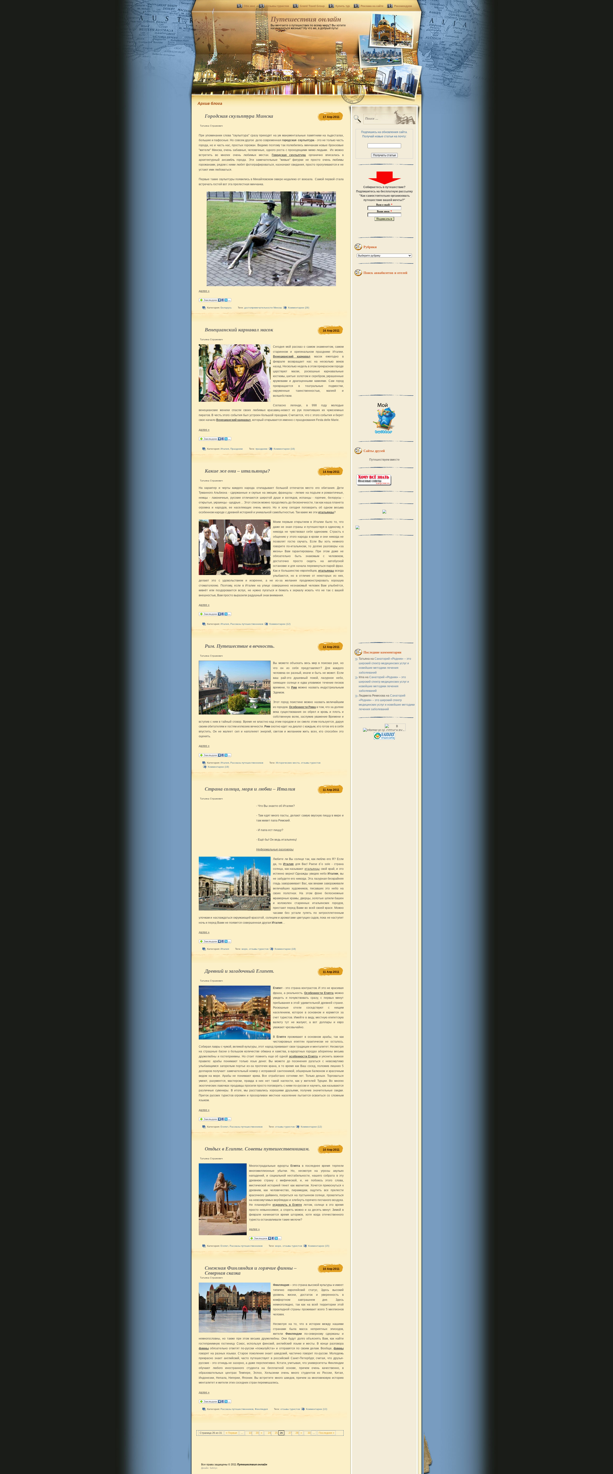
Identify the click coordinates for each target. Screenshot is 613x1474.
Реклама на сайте (372, 6)
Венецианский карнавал (291, 356)
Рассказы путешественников (246, 624)
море (245, 949)
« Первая (231, 1432)
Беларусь (226, 307)
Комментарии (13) (316, 1409)
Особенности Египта (319, 993)
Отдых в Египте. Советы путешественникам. (257, 1149)
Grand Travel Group (312, 6)
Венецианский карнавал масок (239, 330)
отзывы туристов (310, 762)
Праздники (236, 448)
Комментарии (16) (284, 448)
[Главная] (306, 48)
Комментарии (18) (285, 949)
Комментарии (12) (279, 624)
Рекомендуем (403, 6)
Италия (225, 448)
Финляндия (261, 1409)
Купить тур (342, 6)
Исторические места (288, 762)
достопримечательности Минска (263, 307)
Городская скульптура (289, 155)
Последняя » (326, 1432)
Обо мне (249, 6)
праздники (261, 448)
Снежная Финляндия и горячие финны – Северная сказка (251, 1270)
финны (204, 1348)
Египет (224, 1126)
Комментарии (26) (298, 307)
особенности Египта (303, 1056)
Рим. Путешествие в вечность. (240, 646)
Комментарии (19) (218, 766)
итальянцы (326, 512)
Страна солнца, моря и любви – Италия (250, 789)
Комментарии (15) (318, 1246)
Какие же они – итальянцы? (237, 471)
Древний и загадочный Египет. (239, 971)
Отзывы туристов (277, 6)
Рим (294, 687)
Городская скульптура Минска (239, 116)
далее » (204, 291)
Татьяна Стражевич (211, 125)
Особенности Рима (302, 707)
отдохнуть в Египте (287, 1204)
